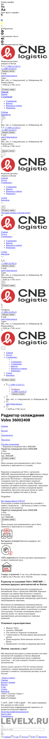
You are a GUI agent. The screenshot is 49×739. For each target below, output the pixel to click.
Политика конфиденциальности (15, 712)
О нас (3, 687)
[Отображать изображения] (2, 31)
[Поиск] (3, 117)
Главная (4, 92)
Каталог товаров (8, 682)
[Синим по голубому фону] (2, 21)
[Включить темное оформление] (3, 154)
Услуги (4, 94)
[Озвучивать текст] (2, 39)
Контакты (6, 114)
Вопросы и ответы (14, 106)
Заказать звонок (8, 71)
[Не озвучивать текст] (2, 42)
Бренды (9, 103)
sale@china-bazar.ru (9, 76)
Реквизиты (10, 108)
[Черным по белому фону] (2, 15)
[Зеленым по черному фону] (2, 26)
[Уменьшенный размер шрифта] (2, 4)
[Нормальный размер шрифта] (2, 7)
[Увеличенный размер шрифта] (3, 10)
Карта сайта (6, 714)
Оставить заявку (8, 89)
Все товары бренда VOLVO (13, 501)
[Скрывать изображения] (2, 34)
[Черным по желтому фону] (2, 23)
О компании (6, 97)
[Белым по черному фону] (2, 18)
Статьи (4, 112)
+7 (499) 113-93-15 (12, 66)
